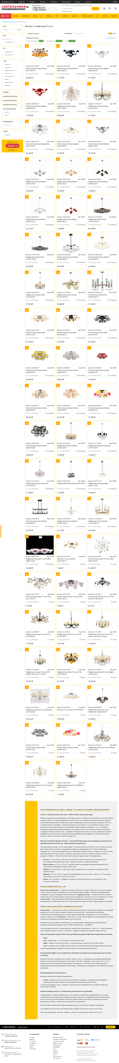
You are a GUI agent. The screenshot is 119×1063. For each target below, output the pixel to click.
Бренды (77, 2)
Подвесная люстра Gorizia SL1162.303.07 (67, 296)
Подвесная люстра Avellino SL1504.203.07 (67, 522)
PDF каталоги (56, 1058)
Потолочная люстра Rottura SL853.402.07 (67, 69)
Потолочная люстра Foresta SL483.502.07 (67, 371)
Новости (55, 1052)
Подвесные (9, 52)
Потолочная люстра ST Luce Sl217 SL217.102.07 (38, 597)
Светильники (10, 42)
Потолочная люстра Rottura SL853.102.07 (98, 145)
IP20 (7, 112)
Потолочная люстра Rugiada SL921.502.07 (68, 145)
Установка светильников (60, 1039)
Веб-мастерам (57, 1045)
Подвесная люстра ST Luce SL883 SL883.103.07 (38, 560)
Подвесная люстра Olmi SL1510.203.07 (97, 220)
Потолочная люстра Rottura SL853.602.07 (36, 107)
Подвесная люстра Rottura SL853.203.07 (67, 183)
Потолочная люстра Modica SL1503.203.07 (98, 258)
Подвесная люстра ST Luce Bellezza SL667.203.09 (70, 786)
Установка (54, 2)
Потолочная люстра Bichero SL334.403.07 (36, 522)
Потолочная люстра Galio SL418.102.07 (35, 333)
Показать (11, 146)
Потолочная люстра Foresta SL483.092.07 (36, 371)
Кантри (7, 73)
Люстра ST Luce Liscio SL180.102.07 (70, 710)
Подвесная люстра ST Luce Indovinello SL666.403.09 (98, 711)
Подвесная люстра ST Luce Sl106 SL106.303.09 (69, 673)
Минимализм (9, 82)
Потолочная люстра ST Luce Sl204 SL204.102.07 (70, 597)
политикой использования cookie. (86, 1055)
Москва (43, 5)
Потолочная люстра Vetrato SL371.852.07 (36, 69)
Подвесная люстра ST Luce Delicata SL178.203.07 (101, 748)
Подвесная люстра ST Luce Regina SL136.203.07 (101, 673)
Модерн (8, 85)
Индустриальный (10, 70)
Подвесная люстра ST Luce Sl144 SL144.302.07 (38, 635)
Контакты (89, 2)
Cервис (56, 1034)
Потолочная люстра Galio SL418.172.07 (35, 748)
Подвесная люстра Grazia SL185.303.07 (35, 296)
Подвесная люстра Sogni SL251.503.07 (66, 107)
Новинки (32, 1045)
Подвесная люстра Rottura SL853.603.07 (67, 220)
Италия (8, 135)
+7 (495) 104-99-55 (45, 10)
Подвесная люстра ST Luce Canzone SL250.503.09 (39, 786)
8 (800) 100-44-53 (44, 8)
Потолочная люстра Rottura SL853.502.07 (98, 69)
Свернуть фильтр (33, 33)
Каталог (7, 16)
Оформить (110, 1027)
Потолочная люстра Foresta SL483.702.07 (36, 447)
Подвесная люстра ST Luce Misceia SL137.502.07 (39, 711)
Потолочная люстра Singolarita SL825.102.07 (37, 145)
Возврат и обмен (57, 1043)
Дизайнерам (66, 2)
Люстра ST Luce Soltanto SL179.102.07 (66, 560)
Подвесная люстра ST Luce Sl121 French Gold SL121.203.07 (100, 635)
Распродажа (33, 1043)
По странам (33, 1041)
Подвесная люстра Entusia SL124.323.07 (98, 107)
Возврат (32, 2)
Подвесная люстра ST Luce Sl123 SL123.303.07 (69, 635)
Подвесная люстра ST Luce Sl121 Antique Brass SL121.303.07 (38, 673)
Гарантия (22, 2)
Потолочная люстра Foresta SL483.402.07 (36, 409)
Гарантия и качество (58, 1041)
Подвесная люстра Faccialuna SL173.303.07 (37, 484)
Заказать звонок (23, 1027)
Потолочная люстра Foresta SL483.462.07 (98, 409)
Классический (10, 76)
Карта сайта (33, 1049)
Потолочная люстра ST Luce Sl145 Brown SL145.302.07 (101, 597)
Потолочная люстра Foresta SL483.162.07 (67, 748)
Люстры (71, 41)
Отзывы (42, 2)
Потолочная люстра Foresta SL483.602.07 (98, 371)
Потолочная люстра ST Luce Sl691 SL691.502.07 (101, 560)
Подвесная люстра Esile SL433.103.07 (71, 483)
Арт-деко (8, 67)
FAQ (54, 1049)
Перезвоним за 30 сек (67, 5)
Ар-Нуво (8, 64)
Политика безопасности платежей (86, 1047)
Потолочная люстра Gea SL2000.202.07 (97, 296)
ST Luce (16, 22)
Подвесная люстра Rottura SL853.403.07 (98, 183)
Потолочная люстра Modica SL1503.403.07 (67, 258)
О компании (34, 1034)
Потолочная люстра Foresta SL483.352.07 (67, 409)
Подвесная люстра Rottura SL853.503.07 (36, 220)
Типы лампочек (57, 1056)
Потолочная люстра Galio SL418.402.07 (66, 333)
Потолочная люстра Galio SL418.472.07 (98, 333)
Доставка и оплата (7, 2)
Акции (31, 1047)
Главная (4, 22)
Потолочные (9, 55)
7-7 (40, 41)
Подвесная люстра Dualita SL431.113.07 (98, 484)
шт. (98, 1027)
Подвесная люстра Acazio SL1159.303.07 (98, 522)
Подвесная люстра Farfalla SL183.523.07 (67, 447)
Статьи (55, 1054)
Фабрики (32, 1039)
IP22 (7, 115)
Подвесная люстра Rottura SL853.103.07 (36, 183)
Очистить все (111, 38)
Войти (115, 2)
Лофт (7, 79)
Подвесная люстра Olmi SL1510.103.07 (35, 258)
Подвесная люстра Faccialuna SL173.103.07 (99, 447)
